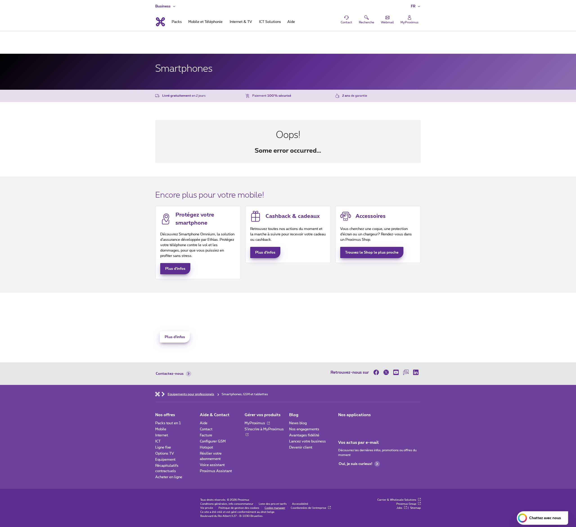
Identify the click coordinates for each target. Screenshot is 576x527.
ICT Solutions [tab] (270, 22)
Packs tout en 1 (168, 423)
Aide (203, 423)
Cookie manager (275, 508)
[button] (416, 6)
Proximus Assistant (216, 471)
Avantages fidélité (304, 435)
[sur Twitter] (386, 372)
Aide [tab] (291, 22)
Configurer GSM (213, 441)
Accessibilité (300, 503)
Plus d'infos (175, 268)
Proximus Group (406, 503)
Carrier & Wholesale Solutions (397, 499)
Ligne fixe (163, 447)
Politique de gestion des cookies (238, 508)
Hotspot (206, 447)
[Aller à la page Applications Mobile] (342, 424)
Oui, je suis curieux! (355, 464)
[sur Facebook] (377, 372)
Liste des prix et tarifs (273, 503)
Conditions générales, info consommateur (226, 503)
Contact (206, 429)
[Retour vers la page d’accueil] (160, 21)
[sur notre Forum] (406, 372)
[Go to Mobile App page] (355, 424)
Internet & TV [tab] (241, 22)
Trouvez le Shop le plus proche (371, 252)
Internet (161, 435)
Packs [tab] (177, 22)
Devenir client (300, 447)
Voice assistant (212, 465)
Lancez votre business (307, 441)
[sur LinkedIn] (416, 372)
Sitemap (415, 508)
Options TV (164, 453)
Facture (206, 435)
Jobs (399, 508)
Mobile (160, 429)
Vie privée (206, 508)
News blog (298, 423)
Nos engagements (304, 429)
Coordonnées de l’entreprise (309, 508)
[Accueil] (157, 394)
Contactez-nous (170, 373)
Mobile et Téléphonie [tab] (205, 22)
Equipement (165, 459)
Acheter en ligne (168, 477)
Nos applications (354, 415)
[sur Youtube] (396, 372)
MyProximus (255, 423)
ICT (158, 441)
